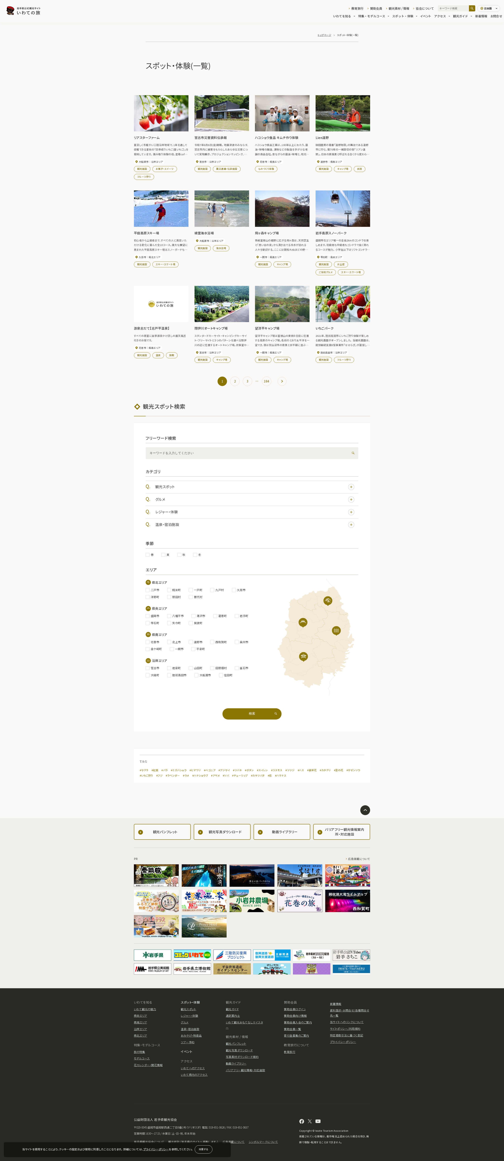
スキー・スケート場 (165, 264)
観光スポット (165, 486)
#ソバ (226, 775)
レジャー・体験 (166, 511)
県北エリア (140, 1035)
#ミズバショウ (178, 770)
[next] (282, 381)
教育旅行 (357, 8)
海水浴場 (221, 248)
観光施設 (142, 168)
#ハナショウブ (200, 775)
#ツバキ (237, 770)
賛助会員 (376, 8)
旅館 (171, 355)
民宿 (359, 168)
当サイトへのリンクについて (347, 1022)
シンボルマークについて (263, 1142)
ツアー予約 (187, 1042)
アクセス (440, 16)
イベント (425, 16)
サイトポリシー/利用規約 (345, 1029)
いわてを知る (342, 16)
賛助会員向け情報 (295, 1016)
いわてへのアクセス (193, 1068)
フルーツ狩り (144, 176)
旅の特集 (139, 1052)
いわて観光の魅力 (145, 1009)
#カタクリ (325, 770)
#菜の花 (338, 770)
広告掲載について (359, 859)
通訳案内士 (233, 1016)
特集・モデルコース (371, 16)
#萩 (270, 775)
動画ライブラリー (236, 1063)
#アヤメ (215, 775)
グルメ (160, 499)
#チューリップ (240, 775)
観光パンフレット (236, 1044)
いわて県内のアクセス (194, 1075)
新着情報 (481, 16)
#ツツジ (290, 770)
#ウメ (186, 775)
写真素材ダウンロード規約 (242, 1057)
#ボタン (249, 770)
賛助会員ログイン (295, 1009)
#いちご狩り (146, 775)
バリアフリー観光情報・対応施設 (245, 1070)
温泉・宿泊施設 (167, 524)
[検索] (472, 8)
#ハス (301, 770)
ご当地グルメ (326, 272)
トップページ (324, 35)
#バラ (164, 770)
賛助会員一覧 (292, 1029)
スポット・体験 (402, 16)
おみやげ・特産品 (191, 1035)
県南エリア (140, 1022)
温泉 (158, 355)
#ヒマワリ (195, 770)
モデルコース (142, 1058)
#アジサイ (224, 770)
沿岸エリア (140, 1029)
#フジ (159, 775)
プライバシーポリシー (156, 1149)
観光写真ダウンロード (239, 1050)
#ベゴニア (209, 770)
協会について (425, 8)
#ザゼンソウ (353, 770)
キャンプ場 (342, 168)
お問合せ (496, 16)
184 (266, 381)
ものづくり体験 (266, 168)
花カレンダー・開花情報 (148, 1065)
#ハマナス (280, 775)
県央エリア (140, 1016)
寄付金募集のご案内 (296, 1035)
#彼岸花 (312, 770)
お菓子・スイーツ (165, 168)
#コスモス (276, 770)
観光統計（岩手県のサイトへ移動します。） (193, 1142)
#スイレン (262, 770)
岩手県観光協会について (149, 1142)
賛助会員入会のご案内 (298, 1022)
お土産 (341, 264)
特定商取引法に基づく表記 (346, 1035)
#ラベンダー (173, 775)
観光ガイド (460, 16)
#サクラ (144, 770)
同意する (203, 1149)
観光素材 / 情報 (399, 8)
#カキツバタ (258, 775)
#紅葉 (155, 770)
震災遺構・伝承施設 (226, 168)
